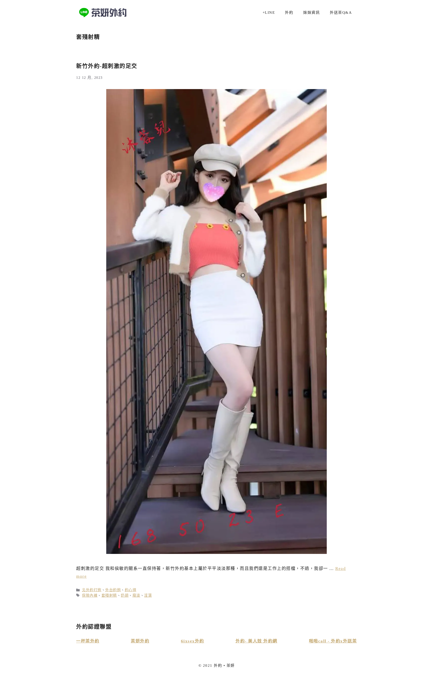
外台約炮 (113, 590)
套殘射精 (109, 595)
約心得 (131, 590)
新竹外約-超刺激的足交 (106, 66)
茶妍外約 (140, 641)
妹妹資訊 (311, 13)
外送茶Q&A (341, 13)
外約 (289, 13)
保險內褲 (89, 595)
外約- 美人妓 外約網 (256, 641)
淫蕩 (148, 595)
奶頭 (125, 595)
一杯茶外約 (87, 641)
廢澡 (136, 595)
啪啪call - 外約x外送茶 (333, 641)
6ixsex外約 (192, 641)
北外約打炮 (91, 590)
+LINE (269, 13)
